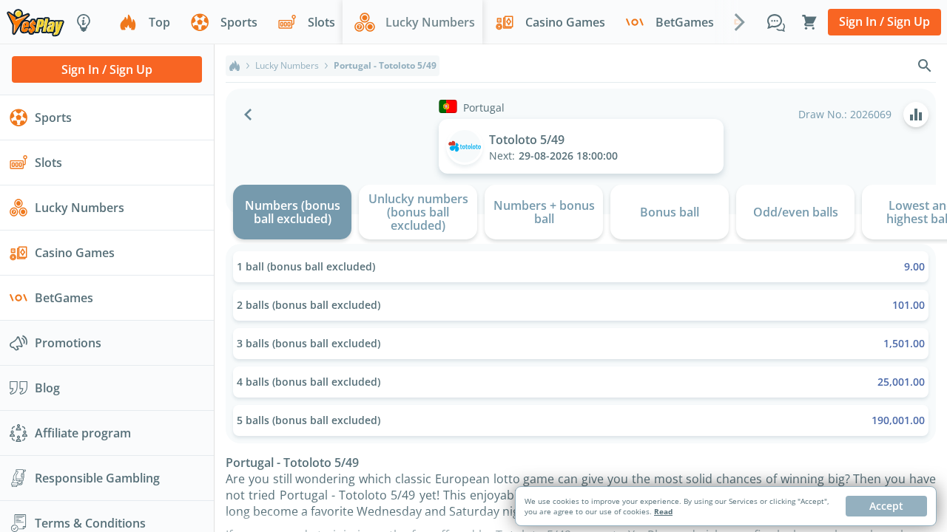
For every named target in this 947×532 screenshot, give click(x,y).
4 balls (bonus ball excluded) (581, 382)
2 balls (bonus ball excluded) (581, 305)
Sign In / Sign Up (884, 21)
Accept (886, 506)
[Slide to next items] (740, 21)
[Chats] (776, 22)
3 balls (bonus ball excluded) (581, 343)
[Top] (234, 66)
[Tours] (83, 22)
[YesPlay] (35, 22)
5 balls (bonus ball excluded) (581, 420)
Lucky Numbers (287, 66)
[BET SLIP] (809, 22)
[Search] (925, 65)
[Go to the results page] (916, 114)
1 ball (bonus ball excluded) (581, 266)
